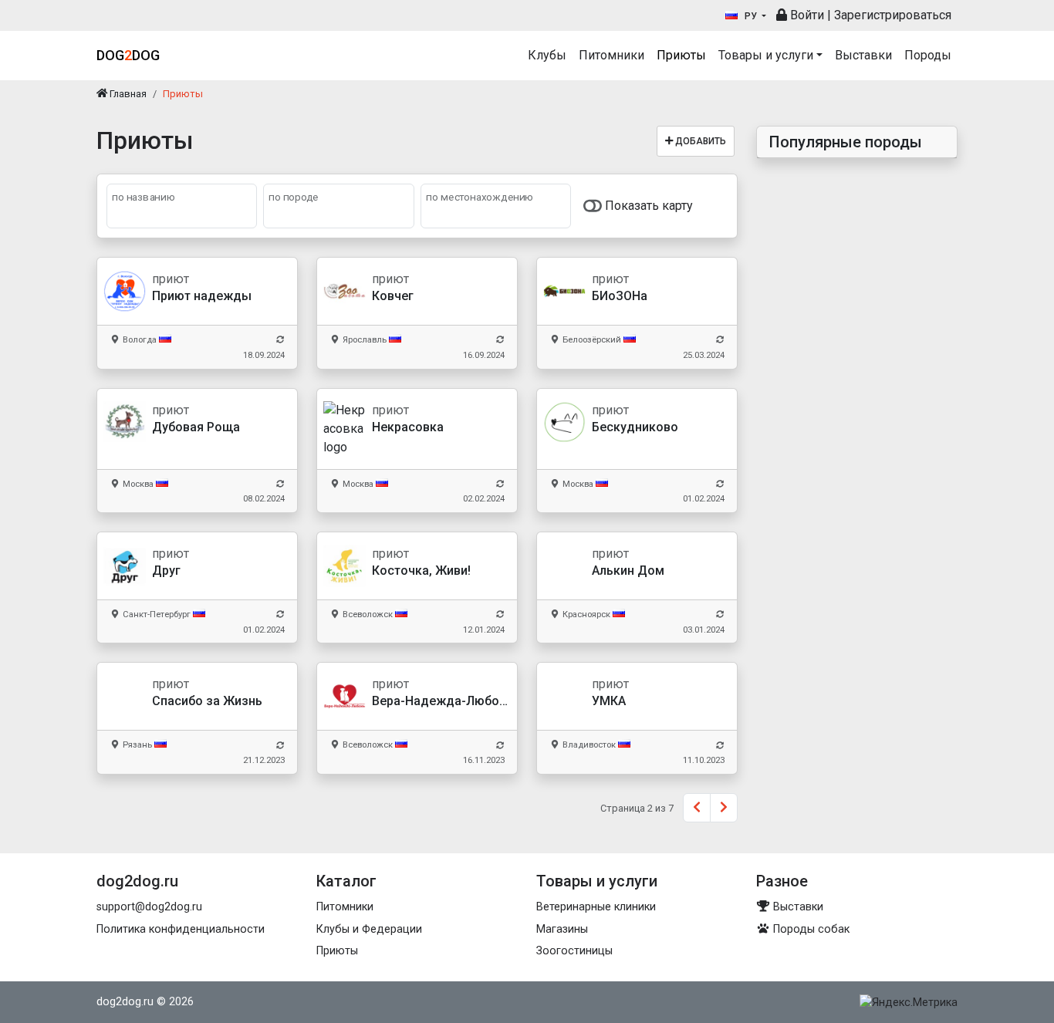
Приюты (681, 55)
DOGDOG (128, 55)
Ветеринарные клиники (596, 906)
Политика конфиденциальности (180, 929)
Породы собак (810, 929)
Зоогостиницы (574, 950)
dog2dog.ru (125, 1001)
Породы (927, 55)
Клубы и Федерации (369, 929)
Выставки (863, 55)
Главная (127, 94)
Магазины (562, 929)
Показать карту (647, 205)
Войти (805, 15)
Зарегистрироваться (892, 15)
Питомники (611, 55)
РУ (750, 16)
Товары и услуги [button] (765, 55)
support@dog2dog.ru (149, 906)
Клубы (547, 55)
